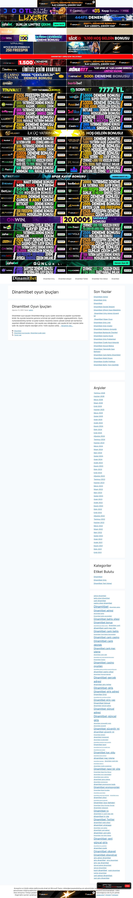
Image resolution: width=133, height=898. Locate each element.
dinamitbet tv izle (101, 816)
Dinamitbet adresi (103, 610)
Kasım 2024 (98, 426)
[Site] (33, 96)
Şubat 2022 (98, 536)
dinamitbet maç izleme (104, 758)
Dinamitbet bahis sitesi (106, 619)
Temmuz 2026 (99, 393)
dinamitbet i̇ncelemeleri (101, 740)
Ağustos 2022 (99, 516)
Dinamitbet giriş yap (104, 700)
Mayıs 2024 (98, 446)
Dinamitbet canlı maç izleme (104, 650)
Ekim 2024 (98, 430)
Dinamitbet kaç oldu (104, 752)
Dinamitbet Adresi (101, 297)
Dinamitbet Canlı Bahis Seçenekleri (105, 634)
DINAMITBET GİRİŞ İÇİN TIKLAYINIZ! (66, 57)
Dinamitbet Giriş (49, 279)
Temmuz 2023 (99, 479)
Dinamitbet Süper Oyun (103, 319)
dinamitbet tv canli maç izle (103, 814)
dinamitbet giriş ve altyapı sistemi (102, 697)
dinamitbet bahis (99, 613)
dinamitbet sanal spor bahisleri (101, 795)
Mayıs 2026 (98, 400)
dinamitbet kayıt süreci (99, 749)
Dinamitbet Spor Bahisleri (104, 803)
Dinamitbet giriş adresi (106, 691)
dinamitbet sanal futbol (99, 792)
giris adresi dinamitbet (102, 858)
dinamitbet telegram (101, 808)
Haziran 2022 (99, 523)
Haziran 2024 (99, 443)
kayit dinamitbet (100, 870)
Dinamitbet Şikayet (64, 279)
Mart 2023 (98, 493)
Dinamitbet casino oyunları (104, 664)
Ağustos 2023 (99, 476)
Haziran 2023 (99, 483)
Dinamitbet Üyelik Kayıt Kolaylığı (106, 342)
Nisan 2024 (98, 449)
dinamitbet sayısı (114, 795)
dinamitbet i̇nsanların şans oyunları (102, 742)
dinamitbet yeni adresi (102, 830)
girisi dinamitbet (112, 860)
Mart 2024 (98, 453)
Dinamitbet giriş (103, 687)
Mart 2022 (98, 533)
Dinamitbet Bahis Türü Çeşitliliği (106, 365)
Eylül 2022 (98, 513)
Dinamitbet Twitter (81, 279)
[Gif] (66, 133)
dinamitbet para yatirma (101, 777)
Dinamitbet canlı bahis (106, 631)
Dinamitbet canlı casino (106, 637)
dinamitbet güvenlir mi (104, 732)
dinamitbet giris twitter (102, 685)
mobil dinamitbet (114, 870)
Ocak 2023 (98, 499)
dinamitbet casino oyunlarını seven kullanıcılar (105, 669)
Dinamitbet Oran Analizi (103, 326)
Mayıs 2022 (98, 526)
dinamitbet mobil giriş (111, 761)
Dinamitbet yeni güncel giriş (103, 840)
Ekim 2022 (98, 509)
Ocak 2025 (98, 420)
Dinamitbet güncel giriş (105, 718)
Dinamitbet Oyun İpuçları (31, 306)
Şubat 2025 (98, 416)
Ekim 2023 (98, 469)
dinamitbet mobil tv (98, 763)
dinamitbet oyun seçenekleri (102, 774)
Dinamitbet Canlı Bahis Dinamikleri (107, 355)
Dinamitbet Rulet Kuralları (102, 790)
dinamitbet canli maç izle (105, 628)
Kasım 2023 (98, 466)
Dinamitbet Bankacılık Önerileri (106, 333)
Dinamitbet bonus (103, 622)
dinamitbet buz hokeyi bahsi (101, 625)
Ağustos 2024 (99, 436)
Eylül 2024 (98, 433)
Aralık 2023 (98, 463)
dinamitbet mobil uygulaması (102, 766)
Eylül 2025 (98, 406)
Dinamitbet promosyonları (107, 787)
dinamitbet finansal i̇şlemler (102, 674)
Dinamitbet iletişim (99, 735)
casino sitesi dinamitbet (103, 603)
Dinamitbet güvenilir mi (106, 728)
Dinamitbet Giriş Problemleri (105, 339)
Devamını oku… (67, 326)
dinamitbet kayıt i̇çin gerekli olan (102, 747)
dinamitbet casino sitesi (103, 672)
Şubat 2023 (98, 496)
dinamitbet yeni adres (100, 828)
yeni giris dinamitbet (101, 878)
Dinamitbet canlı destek (103, 643)
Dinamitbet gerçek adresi (105, 679)
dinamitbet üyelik (100, 848)
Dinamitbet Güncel (102, 703)
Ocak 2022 (98, 539)
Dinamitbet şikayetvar (105, 855)
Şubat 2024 (98, 456)
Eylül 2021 (98, 552)
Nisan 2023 (98, 489)
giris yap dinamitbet (101, 863)
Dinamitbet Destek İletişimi (104, 307)
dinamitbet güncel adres (102, 706)
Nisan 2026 (98, 403)
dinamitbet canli (114, 625)
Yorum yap (17, 335)
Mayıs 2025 (98, 413)
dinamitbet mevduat (99, 761)
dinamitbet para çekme (102, 779)
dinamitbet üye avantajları (100, 846)
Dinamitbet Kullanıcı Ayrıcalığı (105, 329)
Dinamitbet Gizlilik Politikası (104, 362)
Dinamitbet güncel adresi (104, 710)
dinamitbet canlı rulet (100, 654)
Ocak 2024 (98, 459)
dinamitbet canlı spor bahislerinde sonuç (104, 657)
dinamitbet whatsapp (102, 825)
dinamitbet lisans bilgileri (100, 755)
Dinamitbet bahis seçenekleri (103, 616)
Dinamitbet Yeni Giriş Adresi (102, 835)
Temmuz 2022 (99, 519)
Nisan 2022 (98, 529)
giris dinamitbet (100, 860)
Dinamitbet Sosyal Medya (104, 346)
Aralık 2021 (98, 542)
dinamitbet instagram (101, 737)
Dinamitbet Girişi (100, 694)
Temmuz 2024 (99, 440)
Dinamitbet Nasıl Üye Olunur (102, 772)
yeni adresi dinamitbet (103, 875)
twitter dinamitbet (100, 873)
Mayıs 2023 (98, 486)
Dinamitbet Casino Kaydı (103, 336)
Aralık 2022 (98, 503)
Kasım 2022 (98, 506)
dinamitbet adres (115, 607)
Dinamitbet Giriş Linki (102, 323)
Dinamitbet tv (101, 810)
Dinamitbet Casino (99, 659)
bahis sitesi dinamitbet (102, 598)
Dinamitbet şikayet (105, 851)
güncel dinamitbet (100, 868)
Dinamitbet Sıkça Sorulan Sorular (104, 805)
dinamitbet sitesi (100, 798)
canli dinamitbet (100, 601)
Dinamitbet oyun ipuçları (22, 333)
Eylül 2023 (98, 473)
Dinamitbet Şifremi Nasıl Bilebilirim (107, 310)
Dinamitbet (115, 279)
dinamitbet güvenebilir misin (102, 723)
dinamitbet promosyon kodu (104, 784)
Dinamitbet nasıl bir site (107, 768)
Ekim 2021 (98, 549)
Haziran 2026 (99, 396)
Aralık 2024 (98, 423)
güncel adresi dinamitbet (102, 865)
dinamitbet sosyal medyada (100, 800)
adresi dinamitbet (100, 596)
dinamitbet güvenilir (100, 726)
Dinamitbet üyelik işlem (38, 333)
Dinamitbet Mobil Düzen (103, 358)
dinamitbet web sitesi (102, 823)
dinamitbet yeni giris (102, 833)
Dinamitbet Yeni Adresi (100, 279)
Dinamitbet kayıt (100, 745)
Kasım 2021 (98, 546)
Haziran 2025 (99, 410)
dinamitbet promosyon (101, 782)
